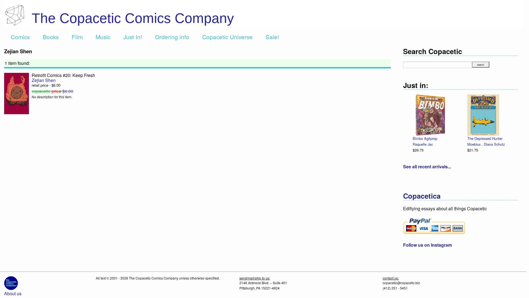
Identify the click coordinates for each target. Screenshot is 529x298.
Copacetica (422, 196)
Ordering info (172, 37)
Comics (20, 37)
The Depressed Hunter (485, 138)
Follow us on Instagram (427, 245)
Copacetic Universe (227, 37)
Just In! (132, 37)
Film (77, 37)
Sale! (272, 37)
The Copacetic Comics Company (133, 18)
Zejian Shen (44, 80)
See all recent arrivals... (427, 166)
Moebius (474, 144)
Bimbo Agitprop (425, 138)
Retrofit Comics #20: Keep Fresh (63, 75)
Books (51, 37)
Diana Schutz (494, 144)
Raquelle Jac (423, 144)
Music (103, 37)
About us (12, 293)
